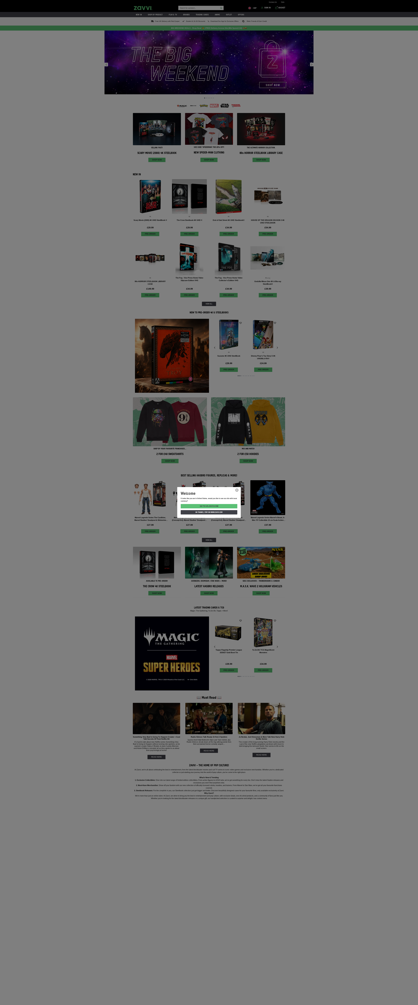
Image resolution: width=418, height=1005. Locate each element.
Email (204, 505)
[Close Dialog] (243, 479)
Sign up (223, 517)
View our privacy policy (223, 523)
